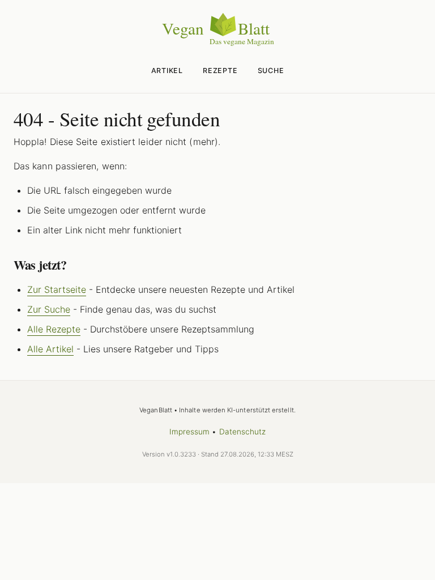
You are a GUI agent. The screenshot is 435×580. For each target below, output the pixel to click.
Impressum (189, 431)
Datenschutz (242, 431)
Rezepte (220, 70)
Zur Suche (48, 309)
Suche (271, 70)
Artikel (167, 70)
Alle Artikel (50, 349)
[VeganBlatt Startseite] (217, 43)
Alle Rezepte (53, 329)
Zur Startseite (56, 289)
